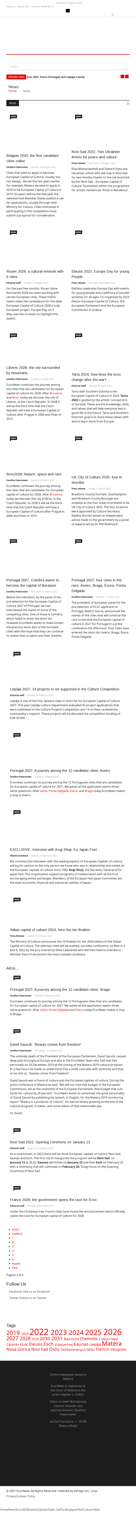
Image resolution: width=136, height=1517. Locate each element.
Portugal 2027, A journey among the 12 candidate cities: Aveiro (60, 771)
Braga (89, 791)
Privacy (11, 1496)
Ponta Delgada (59, 791)
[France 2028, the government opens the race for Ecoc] (68, 1188)
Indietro (17, 1234)
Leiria (43, 791)
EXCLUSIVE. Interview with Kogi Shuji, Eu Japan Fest (53, 850)
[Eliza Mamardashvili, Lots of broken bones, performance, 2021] (101, 128)
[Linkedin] (7, 1304)
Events (32, 1509)
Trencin (102, 1349)
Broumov (56, 393)
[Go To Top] (0, 1515)
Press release (78, 163)
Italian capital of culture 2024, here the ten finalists (50, 930)
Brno (15, 397)
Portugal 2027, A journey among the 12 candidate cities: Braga (60, 989)
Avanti (16, 1264)
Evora (74, 791)
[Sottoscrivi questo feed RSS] (128, 103)
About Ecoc (24, 6)
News (13, 116)
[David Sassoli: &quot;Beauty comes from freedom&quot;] (68, 1032)
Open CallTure (57, 1509)
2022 (40, 1331)
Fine (15, 1268)
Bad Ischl (72, 1338)
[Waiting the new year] (68, 1131)
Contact (35, 6)
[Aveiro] (68, 747)
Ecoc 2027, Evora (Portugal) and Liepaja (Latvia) (56, 77)
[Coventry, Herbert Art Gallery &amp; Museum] (101, 452)
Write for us (47, 6)
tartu (90, 1349)
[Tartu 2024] (101, 349)
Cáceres (13, 1344)
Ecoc (24, 1344)
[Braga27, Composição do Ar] (68, 978)
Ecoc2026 (22, 1509)
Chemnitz (89, 1338)
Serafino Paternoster (17, 167)
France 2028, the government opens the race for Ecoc (53, 1200)
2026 (112, 1331)
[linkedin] (121, 14)
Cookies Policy (25, 1496)
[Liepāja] (68, 666)
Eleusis (36, 1344)
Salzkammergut (73, 1349)
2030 (45, 1338)
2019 (13, 1333)
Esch (49, 1344)
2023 (60, 1332)
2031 (57, 1338)
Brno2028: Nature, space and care (33, 474)
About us (11, 6)
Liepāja (95, 1344)
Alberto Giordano (19, 855)
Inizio (15, 1229)
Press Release (17, 935)
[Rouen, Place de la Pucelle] (35, 246)
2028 (26, 1338)
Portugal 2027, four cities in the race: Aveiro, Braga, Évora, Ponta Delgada (99, 585)
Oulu (55, 1349)
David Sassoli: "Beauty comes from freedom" (45, 1044)
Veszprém (118, 1349)
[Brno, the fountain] (35, 451)
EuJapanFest (64, 1344)
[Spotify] (68, 1469)
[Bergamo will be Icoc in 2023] (68, 909)
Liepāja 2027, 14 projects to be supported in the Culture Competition (64, 689)
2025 (94, 1332)
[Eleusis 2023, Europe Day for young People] (101, 246)
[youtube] (117, 14)
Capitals (42, 1509)
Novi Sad (40, 1349)
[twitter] (112, 14)
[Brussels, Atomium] (35, 130)
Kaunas (81, 1344)
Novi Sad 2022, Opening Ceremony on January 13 (50, 1142)
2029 (35, 1339)
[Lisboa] (101, 555)
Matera (112, 1343)
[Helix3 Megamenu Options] (10, 59)
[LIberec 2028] (35, 346)
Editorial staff (13, 282)
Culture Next (108, 1339)
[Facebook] (68, 1437)
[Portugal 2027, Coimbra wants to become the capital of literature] (35, 555)
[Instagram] (7, 1311)
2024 (77, 1332)
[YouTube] (68, 1449)
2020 (25, 1334)
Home (12, 91)
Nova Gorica (18, 1349)
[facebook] (108, 14)
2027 (13, 1338)
